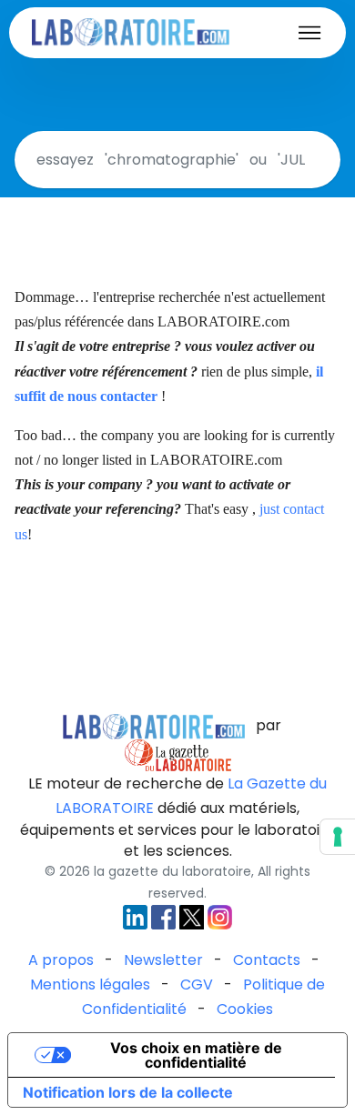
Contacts (266, 959)
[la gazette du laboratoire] (154, 725)
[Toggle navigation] (310, 32)
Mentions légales (90, 984)
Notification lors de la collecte (128, 1092)
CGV (196, 984)
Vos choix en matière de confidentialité (196, 1055)
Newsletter (163, 959)
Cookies (245, 1009)
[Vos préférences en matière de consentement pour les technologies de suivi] (337, 836)
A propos (61, 959)
